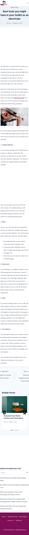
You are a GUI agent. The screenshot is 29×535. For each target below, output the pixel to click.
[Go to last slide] (4, 412)
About (4, 516)
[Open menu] (27, 3)
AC (13, 156)
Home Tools (14, 7)
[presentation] (14, 404)
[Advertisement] (14, 45)
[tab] (11, 430)
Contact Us (10, 520)
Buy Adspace (23, 516)
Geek (6, 422)
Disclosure (19, 520)
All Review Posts (12, 516)
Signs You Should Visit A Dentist (5, 375)
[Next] (24, 412)
